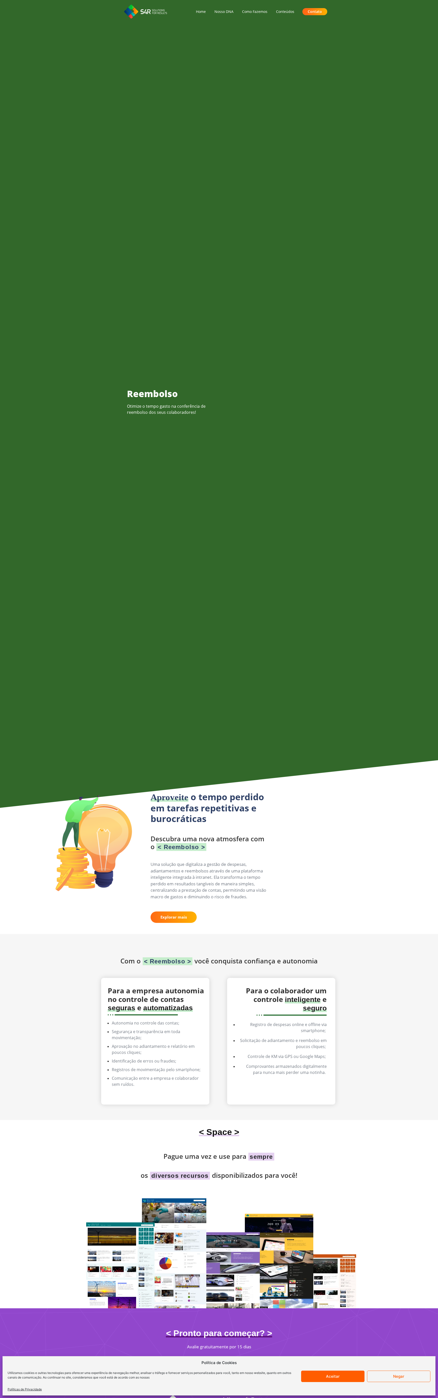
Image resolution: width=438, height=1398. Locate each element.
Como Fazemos (254, 11)
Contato (315, 11)
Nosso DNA (223, 11)
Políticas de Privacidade (25, 1389)
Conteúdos (285, 11)
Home (201, 11)
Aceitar (333, 1376)
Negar (398, 1376)
